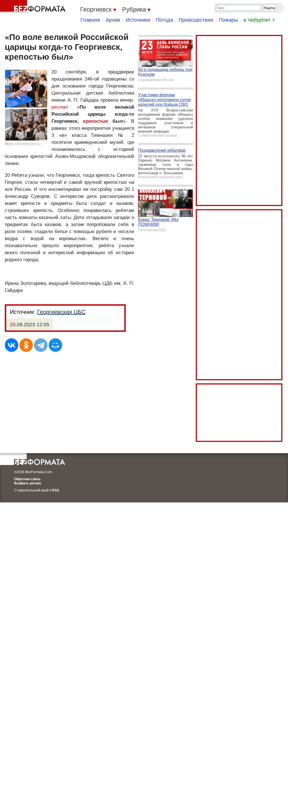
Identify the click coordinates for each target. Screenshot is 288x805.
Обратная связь (27, 479)
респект (59, 107)
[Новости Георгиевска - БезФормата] (34, 7)
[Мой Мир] (55, 345)
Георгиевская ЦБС (61, 312)
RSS (55, 490)
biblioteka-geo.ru (28, 144)
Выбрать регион (27, 483)
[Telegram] (41, 345)
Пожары (228, 20)
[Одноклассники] (26, 345)
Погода (164, 20)
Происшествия (196, 20)
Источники (138, 20)
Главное (90, 20)
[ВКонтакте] (11, 345)
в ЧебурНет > (259, 20)
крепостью (95, 121)
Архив (113, 20)
